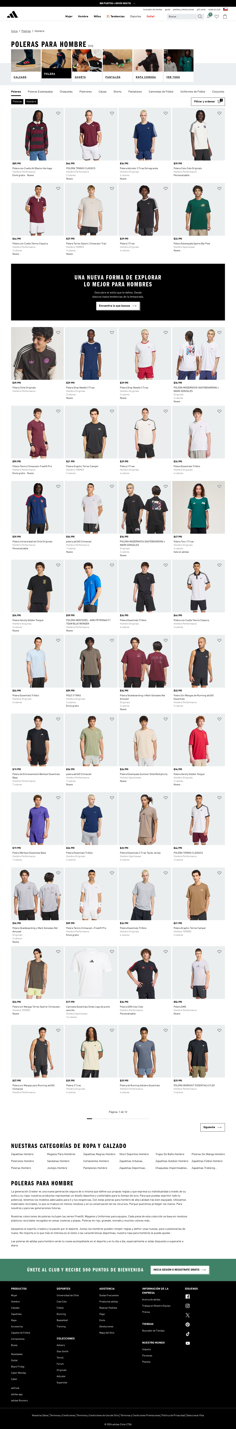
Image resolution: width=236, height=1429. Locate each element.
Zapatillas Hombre (22, 1154)
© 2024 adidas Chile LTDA (118, 1424)
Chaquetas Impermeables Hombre (171, 1168)
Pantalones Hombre (95, 1168)
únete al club (214, 10)
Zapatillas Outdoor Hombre (171, 1161)
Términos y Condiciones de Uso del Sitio (98, 1415)
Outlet (150, 16)
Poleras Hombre (21, 1168)
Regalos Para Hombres (61, 1154)
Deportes (135, 16)
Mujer (69, 16)
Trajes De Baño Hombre (169, 1154)
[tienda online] (12, 15)
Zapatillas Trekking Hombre (203, 1168)
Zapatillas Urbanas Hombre (130, 1161)
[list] (118, 92)
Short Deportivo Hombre (134, 1154)
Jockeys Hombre (57, 1168)
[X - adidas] (205, 1315)
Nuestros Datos (40, 1415)
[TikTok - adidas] (205, 1334)
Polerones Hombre (22, 1161)
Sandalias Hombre (58, 1161)
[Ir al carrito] (225, 16)
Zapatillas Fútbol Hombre (207, 1161)
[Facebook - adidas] (205, 1297)
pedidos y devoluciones (183, 10)
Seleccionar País (195, 1415)
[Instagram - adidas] (205, 1306)
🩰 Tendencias (115, 16)
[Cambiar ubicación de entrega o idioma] (225, 9)
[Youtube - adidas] (205, 1343)
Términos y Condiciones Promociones (140, 1415)
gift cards (201, 10)
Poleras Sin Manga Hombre (208, 1154)
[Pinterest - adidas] (205, 1325)
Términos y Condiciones (62, 1415)
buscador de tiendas (152, 10)
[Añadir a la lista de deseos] (58, 114)
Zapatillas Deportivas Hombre (132, 1168)
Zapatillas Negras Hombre (99, 1154)
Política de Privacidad (173, 1415)
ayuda (167, 10)
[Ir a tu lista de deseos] (217, 16)
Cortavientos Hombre (96, 1161)
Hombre (83, 16)
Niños (97, 16)
